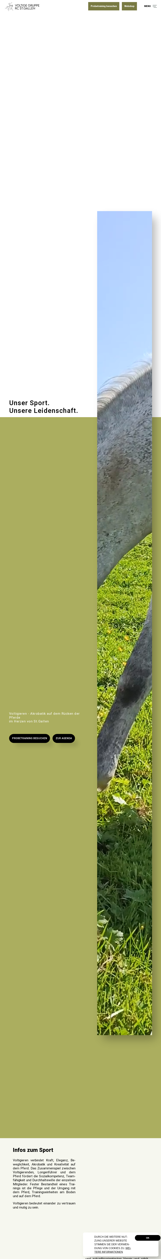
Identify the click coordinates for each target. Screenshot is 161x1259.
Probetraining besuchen (29, 738)
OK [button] (147, 1238)
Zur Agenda (64, 738)
